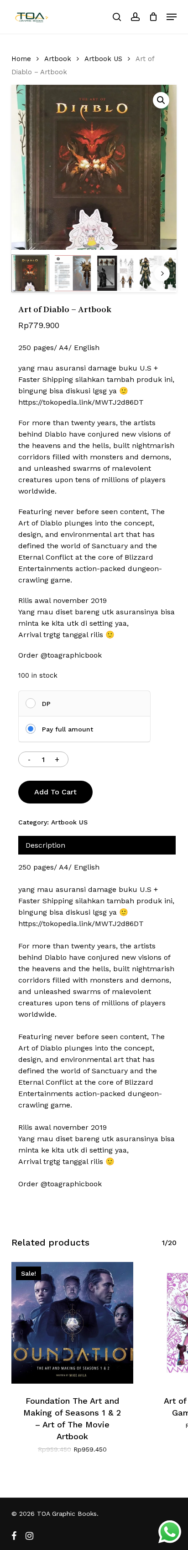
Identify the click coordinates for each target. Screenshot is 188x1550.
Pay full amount (67, 729)
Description (45, 845)
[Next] (162, 273)
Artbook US (103, 59)
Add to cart (55, 792)
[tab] (97, 845)
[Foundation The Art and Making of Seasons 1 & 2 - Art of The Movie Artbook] (72, 1323)
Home (21, 59)
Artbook (57, 59)
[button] (172, 16)
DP (46, 703)
